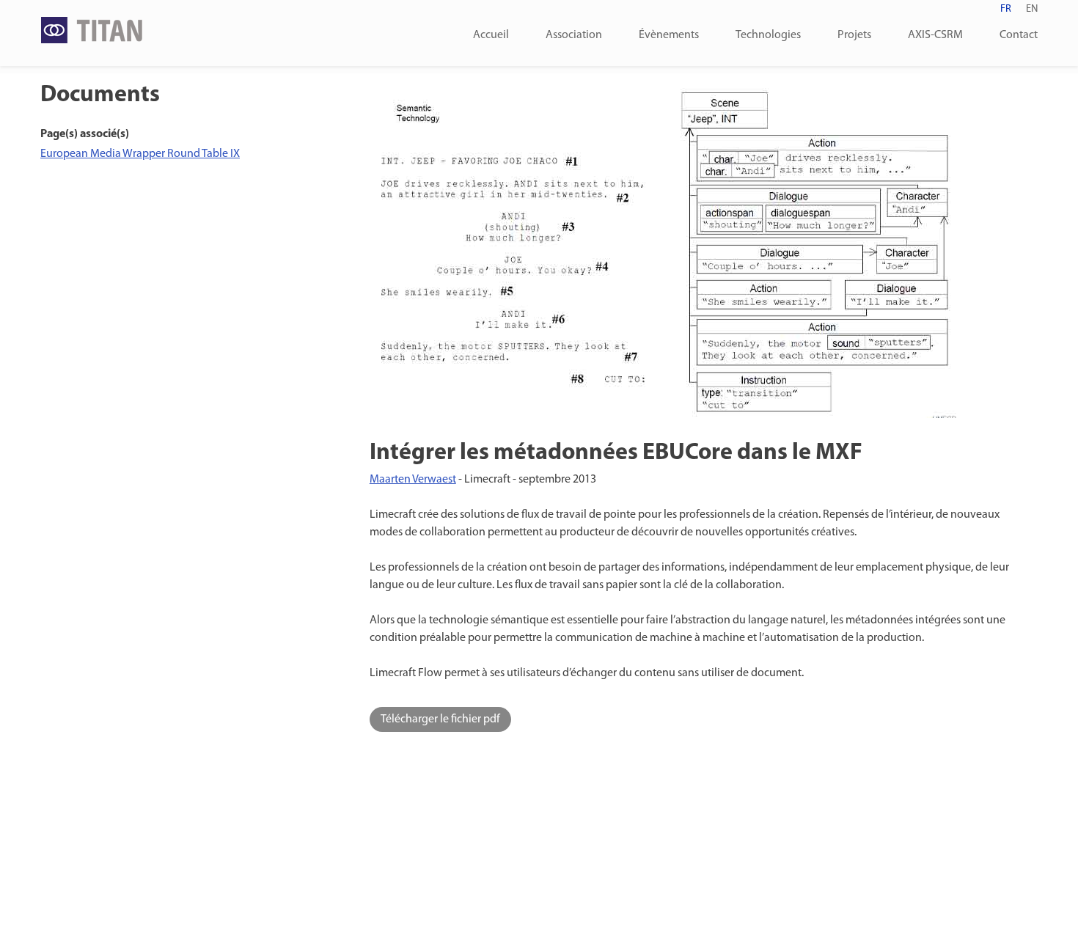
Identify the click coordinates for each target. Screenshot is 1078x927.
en (1032, 9)
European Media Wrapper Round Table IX (140, 154)
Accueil (491, 35)
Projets (854, 35)
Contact (1019, 35)
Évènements (669, 35)
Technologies (768, 35)
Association (574, 35)
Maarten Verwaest (413, 480)
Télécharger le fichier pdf (440, 719)
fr (1005, 9)
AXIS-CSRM (935, 35)
